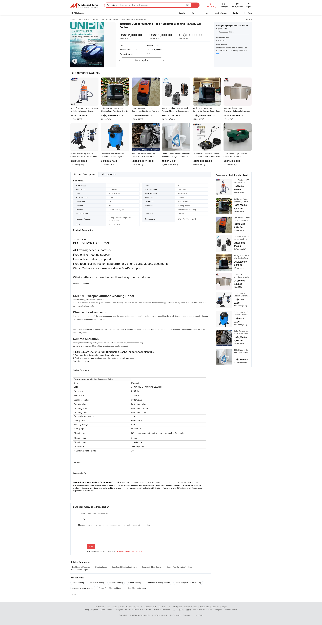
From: (83, 513)
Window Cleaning (134, 582)
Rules (250, 13)
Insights (224, 607)
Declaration (187, 615)
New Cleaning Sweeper (137, 588)
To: (84, 519)
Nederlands (166, 610)
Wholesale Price (164, 607)
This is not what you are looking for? (101, 551)
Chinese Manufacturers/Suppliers (131, 607)
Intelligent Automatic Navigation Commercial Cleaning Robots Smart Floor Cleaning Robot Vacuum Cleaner (241, 256)
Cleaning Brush (101, 567)
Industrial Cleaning (97, 582)
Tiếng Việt (218, 610)
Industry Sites (177, 607)
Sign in (249, 6)
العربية (174, 610)
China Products (112, 607)
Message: (81, 525)
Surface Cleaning (116, 582)
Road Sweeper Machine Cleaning (188, 582)
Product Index (204, 607)
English (102, 610)
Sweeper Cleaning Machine (82, 588)
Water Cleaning (78, 582)
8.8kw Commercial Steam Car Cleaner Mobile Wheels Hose (241, 332)
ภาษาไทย (202, 610)
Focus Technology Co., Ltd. (144, 615)
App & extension (221, 13)
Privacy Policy (198, 615)
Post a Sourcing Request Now (129, 551)
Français (128, 610)
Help (206, 13)
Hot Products (99, 607)
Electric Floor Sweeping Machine (179, 567)
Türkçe (210, 610)
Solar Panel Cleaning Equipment (124, 567)
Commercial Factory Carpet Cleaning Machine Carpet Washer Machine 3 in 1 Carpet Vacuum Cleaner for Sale (242, 219)
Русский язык (138, 610)
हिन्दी (194, 610)
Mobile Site (215, 607)
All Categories (79, 13)
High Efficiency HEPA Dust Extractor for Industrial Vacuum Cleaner (241, 181)
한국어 (181, 610)
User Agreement (175, 615)
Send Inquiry (141, 60)
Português (119, 610)
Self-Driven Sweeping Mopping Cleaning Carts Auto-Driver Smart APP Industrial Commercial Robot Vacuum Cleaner (241, 200)
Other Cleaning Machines (80, 567)
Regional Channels (190, 607)
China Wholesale (150, 607)
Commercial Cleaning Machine (158, 582)
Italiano (148, 610)
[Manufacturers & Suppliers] (84, 5)
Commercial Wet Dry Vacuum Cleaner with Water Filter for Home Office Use (242, 294)
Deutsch (156, 610)
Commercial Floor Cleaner (152, 567)
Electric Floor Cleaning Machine (111, 588)
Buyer (194, 13)
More (218, 53)
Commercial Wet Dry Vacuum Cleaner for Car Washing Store (242, 313)
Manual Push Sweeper (79, 569)
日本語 (188, 610)
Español (110, 610)
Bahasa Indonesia (231, 610)
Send (91, 546)
